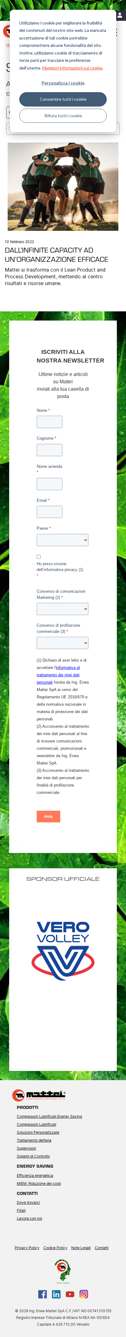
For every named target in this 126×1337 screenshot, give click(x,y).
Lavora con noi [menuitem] (29, 1218)
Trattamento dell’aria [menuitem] (34, 1140)
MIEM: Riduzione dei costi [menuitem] (39, 1183)
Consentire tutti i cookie (63, 99)
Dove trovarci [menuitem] (28, 1202)
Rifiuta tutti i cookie (63, 115)
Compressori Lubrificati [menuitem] (36, 1124)
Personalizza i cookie (63, 82)
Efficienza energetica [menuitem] (35, 1175)
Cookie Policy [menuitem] (55, 1248)
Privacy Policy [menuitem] (27, 1248)
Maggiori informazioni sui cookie (72, 67)
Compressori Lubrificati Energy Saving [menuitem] (49, 1116)
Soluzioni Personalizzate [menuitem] (38, 1132)
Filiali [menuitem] (21, 1210)
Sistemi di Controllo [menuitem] (33, 1156)
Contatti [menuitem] (102, 1248)
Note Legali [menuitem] (81, 1248)
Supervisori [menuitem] (26, 1148)
